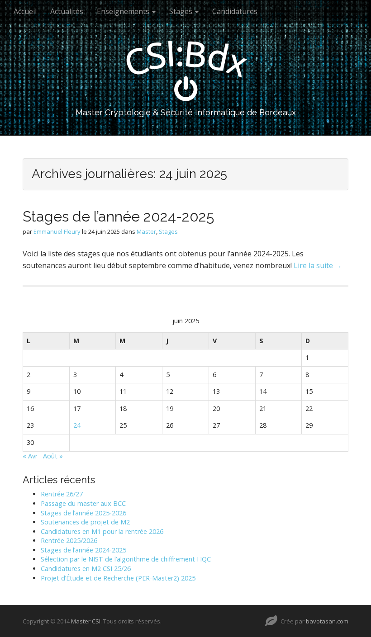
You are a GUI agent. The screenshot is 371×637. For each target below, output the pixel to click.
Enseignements (124, 11)
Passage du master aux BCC (83, 503)
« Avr (30, 456)
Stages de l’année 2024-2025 (118, 216)
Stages (181, 11)
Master (146, 231)
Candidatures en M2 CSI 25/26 (86, 568)
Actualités (66, 11)
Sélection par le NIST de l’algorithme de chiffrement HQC (126, 559)
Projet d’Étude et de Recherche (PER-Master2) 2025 (118, 578)
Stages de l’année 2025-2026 (83, 513)
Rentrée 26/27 (62, 494)
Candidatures (234, 11)
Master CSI (85, 621)
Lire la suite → (318, 265)
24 (77, 425)
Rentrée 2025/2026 (69, 540)
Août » (53, 456)
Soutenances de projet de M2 (85, 522)
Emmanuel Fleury (57, 231)
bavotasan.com (327, 621)
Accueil (25, 11)
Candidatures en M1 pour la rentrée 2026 (102, 531)
